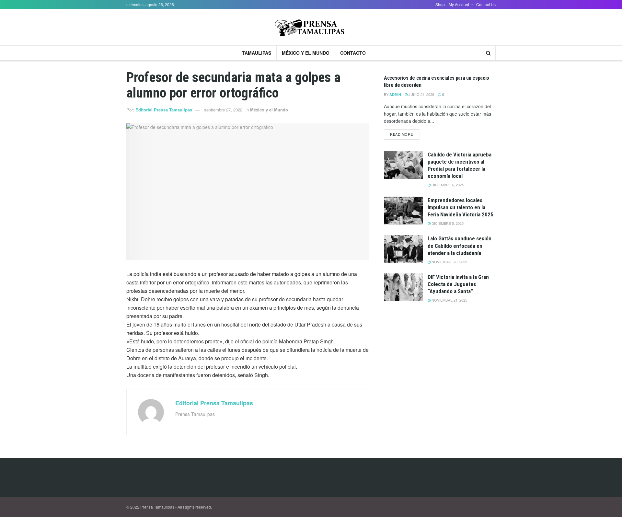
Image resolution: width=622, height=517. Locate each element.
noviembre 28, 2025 (449, 261)
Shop (440, 4)
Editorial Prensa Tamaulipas (163, 110)
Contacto (353, 53)
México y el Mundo (305, 53)
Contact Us (486, 4)
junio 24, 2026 (421, 94)
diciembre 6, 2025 (447, 184)
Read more (401, 134)
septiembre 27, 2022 (223, 110)
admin (395, 94)
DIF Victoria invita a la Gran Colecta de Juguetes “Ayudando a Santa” (458, 284)
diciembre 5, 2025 (447, 223)
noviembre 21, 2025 (449, 300)
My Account (459, 4)
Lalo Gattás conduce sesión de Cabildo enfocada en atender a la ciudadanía (459, 245)
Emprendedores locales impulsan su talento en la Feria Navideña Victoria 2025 (460, 207)
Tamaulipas (256, 53)
